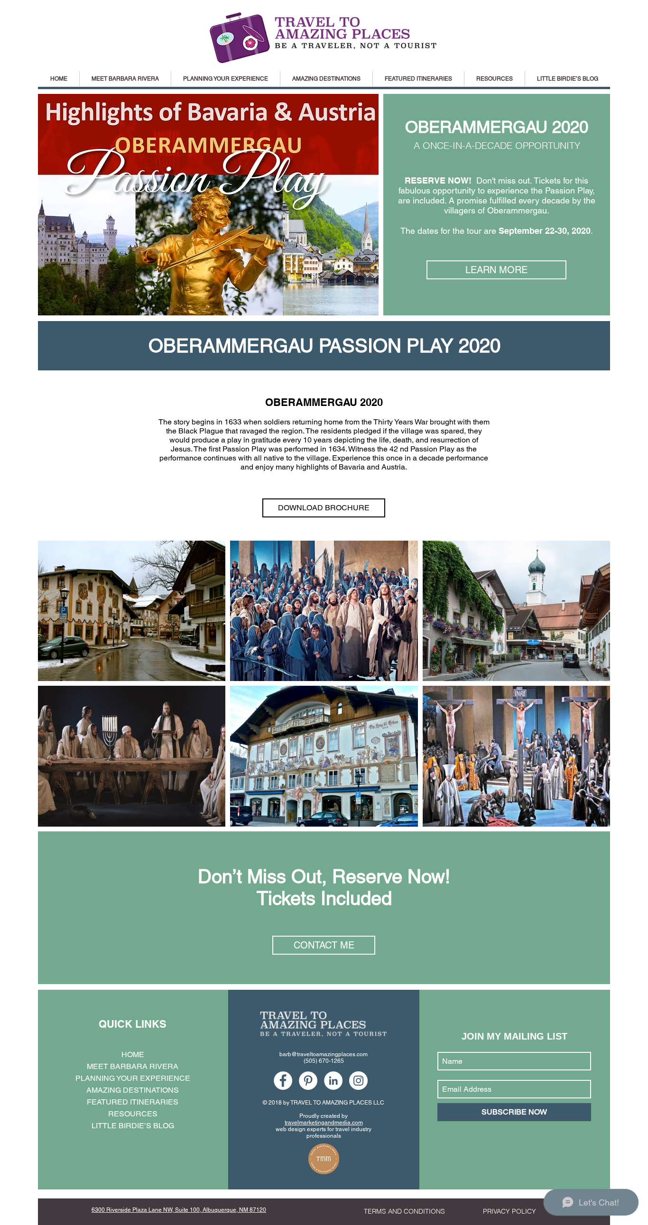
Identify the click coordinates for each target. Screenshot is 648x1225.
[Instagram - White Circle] (358, 1080)
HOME (132, 1054)
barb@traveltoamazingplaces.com (323, 1054)
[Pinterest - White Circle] (308, 1080)
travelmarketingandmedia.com (324, 1122)
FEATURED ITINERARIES (132, 1101)
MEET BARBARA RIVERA (132, 1066)
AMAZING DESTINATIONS (132, 1090)
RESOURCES (132, 1113)
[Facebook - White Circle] (283, 1080)
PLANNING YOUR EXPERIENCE (132, 1078)
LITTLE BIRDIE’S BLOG (133, 1125)
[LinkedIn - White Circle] (333, 1080)
